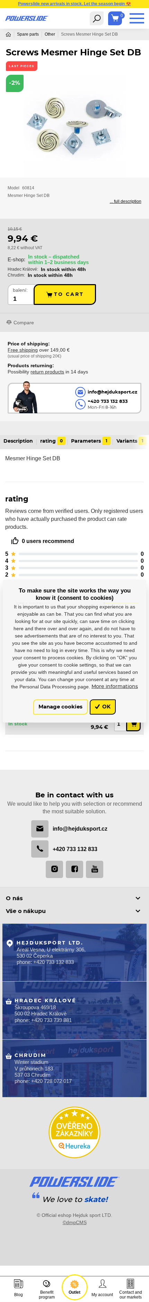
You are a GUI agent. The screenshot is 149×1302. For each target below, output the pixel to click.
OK (106, 706)
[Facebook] (74, 869)
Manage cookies (60, 706)
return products (47, 371)
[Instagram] (54, 869)
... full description (125, 201)
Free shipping (23, 350)
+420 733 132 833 (75, 849)
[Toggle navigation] (97, 18)
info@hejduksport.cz (80, 828)
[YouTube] (94, 869)
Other (50, 34)
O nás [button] (14, 898)
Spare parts (28, 34)
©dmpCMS (75, 1222)
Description (18, 441)
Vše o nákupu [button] (26, 911)
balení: (20, 290)
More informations (114, 686)
